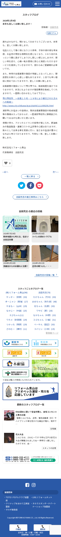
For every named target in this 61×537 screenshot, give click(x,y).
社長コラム (51, 33)
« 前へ (5, 171)
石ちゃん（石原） (44, 306)
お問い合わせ (44, 3)
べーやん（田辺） (44, 324)
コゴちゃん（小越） (44, 319)
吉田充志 (54, 27)
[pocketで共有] (39, 185)
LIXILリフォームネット (42, 497)
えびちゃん (16, 315)
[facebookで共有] (30, 185)
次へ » (55, 171)
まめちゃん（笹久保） (44, 301)
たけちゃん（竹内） (44, 297)
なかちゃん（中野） (44, 315)
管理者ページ (52, 332)
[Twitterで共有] (21, 185)
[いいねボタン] (5, 163)
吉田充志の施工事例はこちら (30, 196)
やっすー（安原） (16, 297)
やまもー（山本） (16, 306)
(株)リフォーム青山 (16, 292)
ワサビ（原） (44, 310)
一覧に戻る (30, 176)
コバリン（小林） (44, 328)
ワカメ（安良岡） (16, 319)
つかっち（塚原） (16, 324)
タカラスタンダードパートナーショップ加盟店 (44, 505)
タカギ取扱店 (12, 509)
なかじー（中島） (16, 310)
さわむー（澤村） (16, 328)
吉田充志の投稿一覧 (45, 274)
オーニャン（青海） (16, 301)
